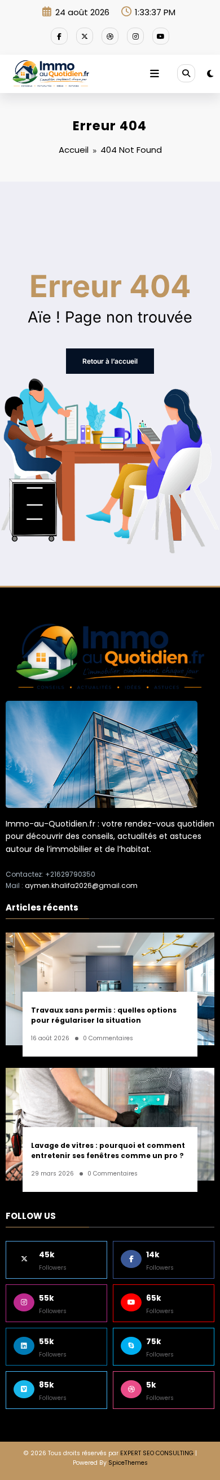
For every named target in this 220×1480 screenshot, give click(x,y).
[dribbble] (110, 36)
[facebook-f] (59, 36)
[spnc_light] (210, 73)
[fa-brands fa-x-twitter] (84, 36)
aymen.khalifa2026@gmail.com (81, 885)
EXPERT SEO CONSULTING (156, 1453)
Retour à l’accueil (110, 361)
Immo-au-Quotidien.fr (50, 823)
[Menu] (154, 74)
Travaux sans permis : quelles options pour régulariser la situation (104, 1014)
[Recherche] (186, 73)
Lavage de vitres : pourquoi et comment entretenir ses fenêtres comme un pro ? (108, 1150)
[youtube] (160, 36)
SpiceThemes (128, 1463)
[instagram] (135, 36)
